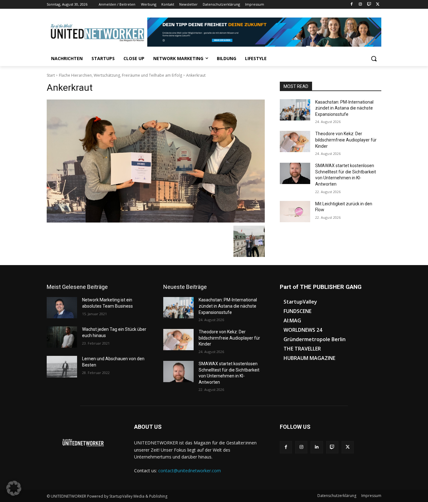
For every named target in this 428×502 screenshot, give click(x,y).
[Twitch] (369, 4)
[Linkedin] (317, 447)
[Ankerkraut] (156, 161)
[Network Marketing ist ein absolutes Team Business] (62, 307)
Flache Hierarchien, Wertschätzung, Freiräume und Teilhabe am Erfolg (120, 75)
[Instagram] (360, 4)
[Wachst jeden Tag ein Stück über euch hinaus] (62, 337)
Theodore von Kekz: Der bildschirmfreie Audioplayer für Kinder (346, 139)
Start (51, 75)
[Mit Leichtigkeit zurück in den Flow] (295, 211)
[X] (377, 4)
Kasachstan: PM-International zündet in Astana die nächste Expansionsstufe (344, 108)
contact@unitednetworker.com (189, 471)
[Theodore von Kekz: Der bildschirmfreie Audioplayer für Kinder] (295, 141)
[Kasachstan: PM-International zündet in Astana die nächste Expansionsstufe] (295, 109)
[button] (373, 58)
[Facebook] (351, 4)
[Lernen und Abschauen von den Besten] (62, 366)
